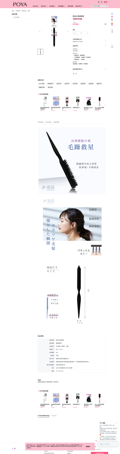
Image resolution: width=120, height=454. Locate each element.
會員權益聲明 (70, 451)
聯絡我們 (69, 453)
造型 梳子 (59, 83)
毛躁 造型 (91, 83)
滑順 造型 (83, 83)
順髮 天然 (99, 83)
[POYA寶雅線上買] (21, 4)
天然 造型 (75, 83)
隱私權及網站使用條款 (49, 453)
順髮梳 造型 (42, 87)
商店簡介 (46, 451)
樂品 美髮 (50, 87)
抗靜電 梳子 (50, 83)
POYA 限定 (41, 83)
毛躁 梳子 (67, 83)
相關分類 (41, 80)
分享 (76, 73)
